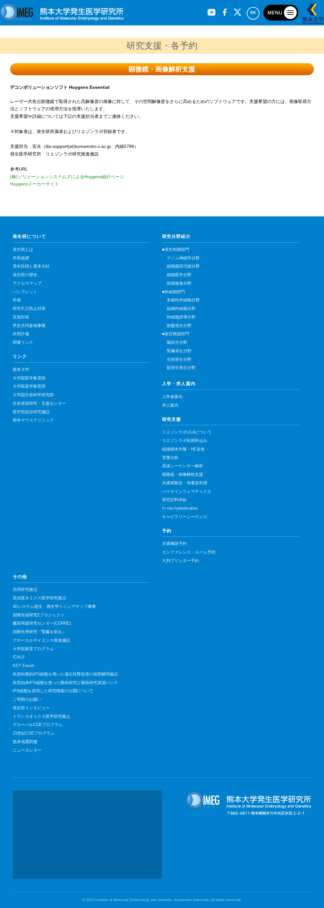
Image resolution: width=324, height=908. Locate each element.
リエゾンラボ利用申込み (184, 441)
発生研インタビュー (31, 708)
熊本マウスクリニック (33, 420)
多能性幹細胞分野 (183, 300)
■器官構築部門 (175, 334)
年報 (17, 300)
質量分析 (170, 458)
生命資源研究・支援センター (39, 403)
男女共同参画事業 (29, 326)
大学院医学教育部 (29, 378)
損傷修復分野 (179, 283)
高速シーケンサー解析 (182, 466)
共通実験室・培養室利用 (184, 483)
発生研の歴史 (25, 275)
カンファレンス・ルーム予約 (188, 552)
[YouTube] (211, 9)
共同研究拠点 (25, 589)
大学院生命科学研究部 (33, 395)
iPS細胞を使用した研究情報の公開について (53, 691)
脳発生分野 (177, 342)
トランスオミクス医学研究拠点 (41, 716)
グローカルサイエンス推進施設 (41, 640)
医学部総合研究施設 (31, 412)
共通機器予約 (174, 544)
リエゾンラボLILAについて (187, 432)
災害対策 (21, 317)
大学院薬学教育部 (29, 386)
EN (253, 12)
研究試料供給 (174, 500)
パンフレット (25, 292)
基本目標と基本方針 (31, 266)
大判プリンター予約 (180, 561)
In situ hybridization (180, 508)
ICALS (19, 657)
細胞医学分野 (179, 275)
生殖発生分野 (179, 359)
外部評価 (21, 334)
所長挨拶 (21, 258)
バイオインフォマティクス (186, 491)
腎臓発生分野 (179, 351)
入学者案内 (172, 397)
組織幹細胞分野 (181, 308)
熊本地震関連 (25, 742)
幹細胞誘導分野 (181, 317)
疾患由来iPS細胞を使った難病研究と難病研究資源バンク (65, 683)
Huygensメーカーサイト (34, 183)
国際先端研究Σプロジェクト (39, 615)
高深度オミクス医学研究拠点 (39, 598)
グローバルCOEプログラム (38, 725)
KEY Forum (23, 665)
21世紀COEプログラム (34, 733)
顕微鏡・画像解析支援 (182, 474)
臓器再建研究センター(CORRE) (42, 623)
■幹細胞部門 (173, 292)
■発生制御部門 (175, 249)
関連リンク (23, 342)
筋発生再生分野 (181, 368)
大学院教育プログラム (33, 649)
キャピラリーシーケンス (184, 517)
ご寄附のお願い (27, 699)
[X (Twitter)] (237, 9)
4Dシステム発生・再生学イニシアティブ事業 (54, 606)
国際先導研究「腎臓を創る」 (39, 632)
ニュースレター (27, 750)
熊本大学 (21, 369)
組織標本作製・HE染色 (183, 449)
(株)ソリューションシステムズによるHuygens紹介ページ (67, 176)
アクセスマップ (27, 283)
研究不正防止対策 (29, 308)
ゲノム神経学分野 (183, 258)
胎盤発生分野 (179, 326)
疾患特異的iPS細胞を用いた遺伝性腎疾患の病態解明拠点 (65, 674)
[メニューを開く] (280, 13)
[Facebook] (224, 9)
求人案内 (170, 405)
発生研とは (23, 249)
